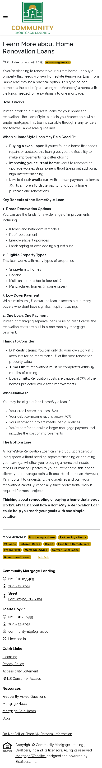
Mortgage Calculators (19, 711)
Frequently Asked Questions (24, 696)
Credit (49, 544)
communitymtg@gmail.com (29, 631)
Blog (6, 718)
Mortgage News (15, 704)
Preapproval (12, 550)
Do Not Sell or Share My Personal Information (37, 734)
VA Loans (10, 544)
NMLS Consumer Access (22, 678)
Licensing (10, 657)
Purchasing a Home (57, 62)
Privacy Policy (13, 664)
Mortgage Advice (36, 550)
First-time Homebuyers (73, 544)
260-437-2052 (19, 586)
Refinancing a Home (73, 537)
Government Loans (16, 557)
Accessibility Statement (20, 671)
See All (43, 557)
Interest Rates (30, 544)
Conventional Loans (65, 550)
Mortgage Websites (30, 756)
